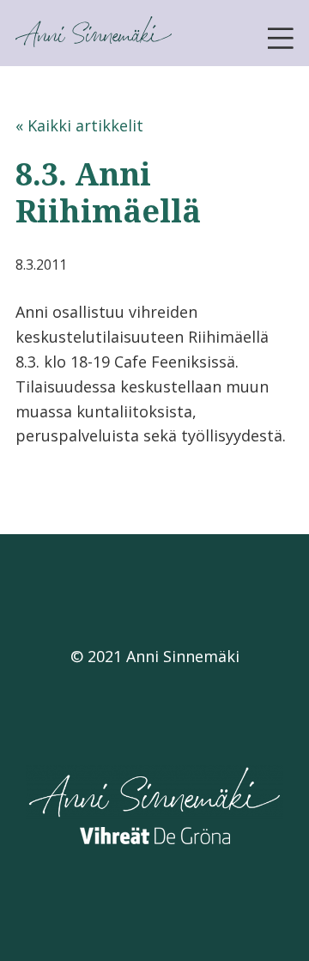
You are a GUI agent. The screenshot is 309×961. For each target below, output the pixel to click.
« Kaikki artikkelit (79, 125)
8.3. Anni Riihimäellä (108, 192)
